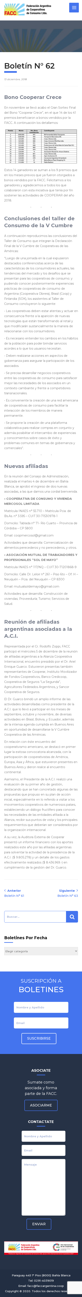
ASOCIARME (41, 1105)
